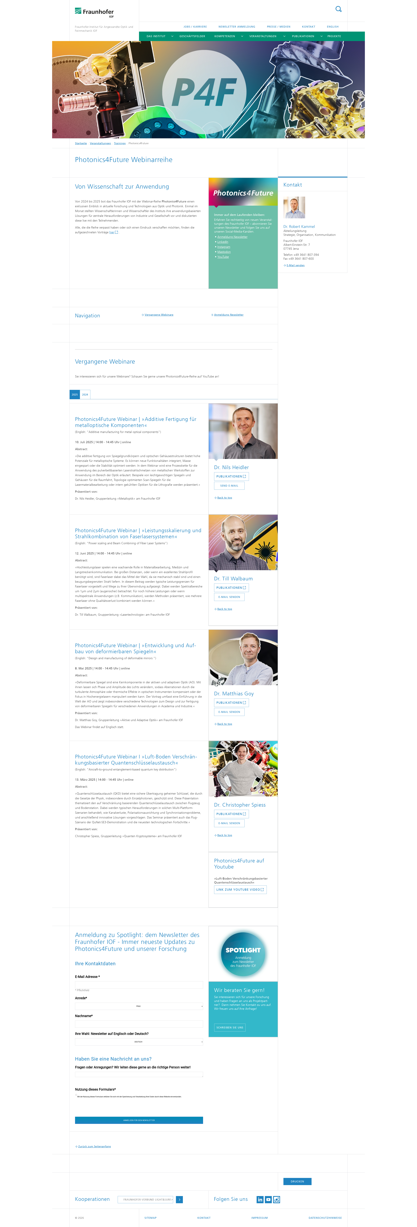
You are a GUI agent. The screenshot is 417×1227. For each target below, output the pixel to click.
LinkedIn (222, 242)
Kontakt (308, 26)
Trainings (120, 143)
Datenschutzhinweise (325, 1217)
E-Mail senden (296, 265)
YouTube (223, 257)
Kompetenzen (224, 36)
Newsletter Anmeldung (237, 26)
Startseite (81, 143)
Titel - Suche (338, 9)
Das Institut (156, 36)
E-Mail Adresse (86, 977)
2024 (85, 394)
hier (111, 232)
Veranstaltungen (262, 36)
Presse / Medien (278, 26)
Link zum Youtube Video (238, 889)
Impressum (259, 1217)
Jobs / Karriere (195, 26)
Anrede (80, 998)
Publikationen (303, 36)
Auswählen (179, 1199)
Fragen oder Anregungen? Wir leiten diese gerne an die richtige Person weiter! (133, 1067)
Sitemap (151, 1217)
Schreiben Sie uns (230, 1027)
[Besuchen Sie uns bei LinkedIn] (260, 1199)
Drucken (297, 1181)
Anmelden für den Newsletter (139, 1120)
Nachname (83, 1016)
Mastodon (224, 252)
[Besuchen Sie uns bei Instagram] (276, 1199)
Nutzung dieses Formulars (94, 1089)
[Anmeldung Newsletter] (243, 954)
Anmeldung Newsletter (232, 237)
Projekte (334, 36)
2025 (75, 394)
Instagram (223, 247)
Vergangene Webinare (159, 314)
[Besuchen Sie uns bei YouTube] (268, 1199)
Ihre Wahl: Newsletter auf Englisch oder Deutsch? (112, 1034)
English (333, 26)
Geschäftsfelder (192, 36)
